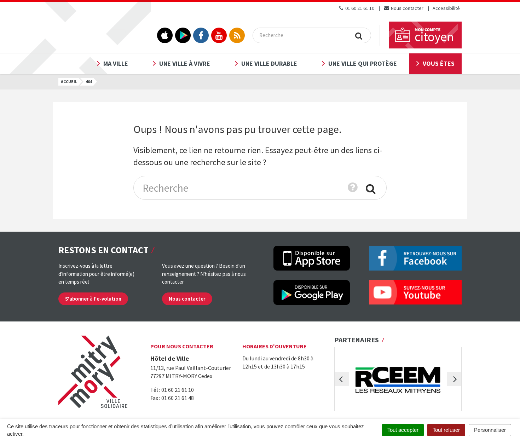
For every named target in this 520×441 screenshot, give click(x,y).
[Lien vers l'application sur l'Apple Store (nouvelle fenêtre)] (165, 35)
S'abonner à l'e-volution (93, 298)
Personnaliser (490, 430)
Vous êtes (439, 63)
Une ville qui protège (362, 63)
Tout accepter (402, 430)
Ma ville (115, 63)
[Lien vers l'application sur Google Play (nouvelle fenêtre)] (183, 35)
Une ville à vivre (184, 63)
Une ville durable (269, 63)
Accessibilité (446, 8)
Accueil (69, 81)
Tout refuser (446, 430)
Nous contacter (406, 8)
